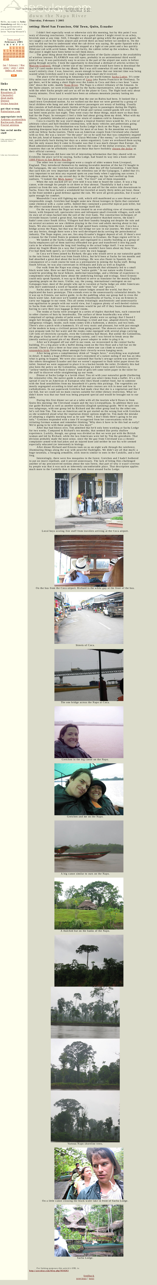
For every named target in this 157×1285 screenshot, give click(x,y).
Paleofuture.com (10, 111)
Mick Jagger (65, 179)
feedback (89, 1275)
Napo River (71, 85)
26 (23, 56)
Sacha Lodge (119, 76)
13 (4, 53)
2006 (21, 68)
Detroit (5, 100)
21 (7, 56)
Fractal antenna (10, 125)
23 (13, 56)
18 (20, 53)
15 (10, 53)
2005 (13, 68)
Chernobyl (7, 95)
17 (17, 53)
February (13, 65)
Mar (23, 65)
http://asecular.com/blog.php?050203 (49, 1270)
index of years (13, 70)
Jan (4, 65)
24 (17, 56)
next (91, 1278)
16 (13, 53)
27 (4, 59)
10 (17, 50)
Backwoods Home (11, 122)
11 (20, 50)
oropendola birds (39, 350)
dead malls (7, 98)
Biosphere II (8, 92)
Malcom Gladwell (39, 65)
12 (23, 50)
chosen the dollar (122, 148)
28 (7, 59)
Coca (89, 79)
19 (23, 53)
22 (10, 56)
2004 (6, 68)
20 (4, 56)
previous (81, 1278)
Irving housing (9, 103)
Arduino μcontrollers (13, 119)
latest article (13, 39)
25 (20, 56)
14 (7, 53)
